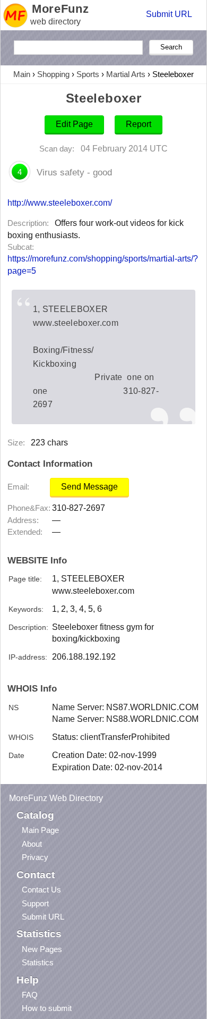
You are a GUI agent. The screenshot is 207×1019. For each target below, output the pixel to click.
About (32, 843)
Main (21, 74)
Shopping (53, 74)
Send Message (89, 486)
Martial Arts (125, 74)
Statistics (38, 962)
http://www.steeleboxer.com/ (59, 202)
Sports (87, 74)
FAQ (30, 994)
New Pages (42, 949)
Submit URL (169, 14)
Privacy (35, 857)
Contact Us (41, 889)
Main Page (40, 830)
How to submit (47, 1008)
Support (35, 903)
